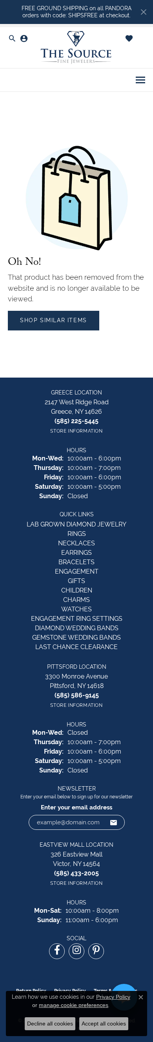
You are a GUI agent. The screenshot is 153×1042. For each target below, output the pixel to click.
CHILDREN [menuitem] (76, 590)
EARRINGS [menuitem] (76, 552)
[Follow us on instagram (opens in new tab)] (76, 951)
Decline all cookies (50, 1023)
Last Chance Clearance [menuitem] (76, 647)
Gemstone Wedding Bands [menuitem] (76, 637)
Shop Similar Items (53, 320)
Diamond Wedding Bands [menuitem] (76, 628)
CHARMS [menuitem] (76, 600)
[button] (12, 39)
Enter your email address (76, 807)
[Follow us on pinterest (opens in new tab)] (96, 951)
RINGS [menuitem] (76, 534)
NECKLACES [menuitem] (76, 543)
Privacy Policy (113, 997)
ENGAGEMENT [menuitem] (76, 571)
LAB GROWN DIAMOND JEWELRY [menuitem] (76, 524)
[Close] (143, 12)
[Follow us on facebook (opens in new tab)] (57, 951)
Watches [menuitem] (76, 609)
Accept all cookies (104, 1023)
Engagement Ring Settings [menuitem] (76, 618)
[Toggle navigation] (140, 80)
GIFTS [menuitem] (76, 581)
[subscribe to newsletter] (113, 822)
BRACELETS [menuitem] (76, 562)
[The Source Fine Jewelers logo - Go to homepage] (76, 47)
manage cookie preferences (73, 1005)
